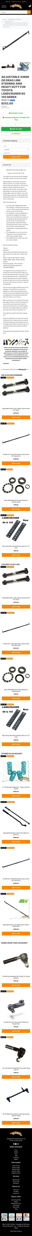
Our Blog (16, 1191)
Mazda (16, 1159)
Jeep (16, 1155)
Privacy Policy (16, 1167)
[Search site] (29, 12)
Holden (16, 1152)
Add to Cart (17, 129)
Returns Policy (16, 1169)
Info (27, 369)
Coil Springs (16, 1205)
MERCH (24, 1)
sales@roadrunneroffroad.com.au (16, 1138)
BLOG (19, 1)
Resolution (16, 1183)
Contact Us (16, 1193)
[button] (16, 134)
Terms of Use (16, 1165)
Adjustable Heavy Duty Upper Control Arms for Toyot (16, 409)
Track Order (16, 1181)
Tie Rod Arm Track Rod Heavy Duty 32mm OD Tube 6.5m (16, 455)
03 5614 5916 (18, 1140)
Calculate (16, 157)
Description (7, 165)
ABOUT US (8, 1)
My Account (16, 1179)
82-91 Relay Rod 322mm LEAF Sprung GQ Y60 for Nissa (16, 1114)
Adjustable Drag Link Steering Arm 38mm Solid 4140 (16, 925)
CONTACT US (14, 1)
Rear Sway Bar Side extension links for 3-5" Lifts (16, 547)
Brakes (16, 1201)
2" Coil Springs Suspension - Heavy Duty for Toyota (16, 788)
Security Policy (16, 1171)
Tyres (16, 1209)
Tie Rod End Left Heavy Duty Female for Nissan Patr (16, 1023)
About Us (16, 1189)
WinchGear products (16, 1231)
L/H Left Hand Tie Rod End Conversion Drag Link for (16, 1069)
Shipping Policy (16, 1173)
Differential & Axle (16, 1203)
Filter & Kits (16, 1207)
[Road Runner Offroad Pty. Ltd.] (16, 5)
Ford (16, 1150)
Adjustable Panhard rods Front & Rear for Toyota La (16, 833)
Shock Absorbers (16, 1200)
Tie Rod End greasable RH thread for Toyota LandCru (16, 977)
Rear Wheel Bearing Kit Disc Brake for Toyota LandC (16, 501)
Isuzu (16, 1153)
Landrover (16, 1157)
